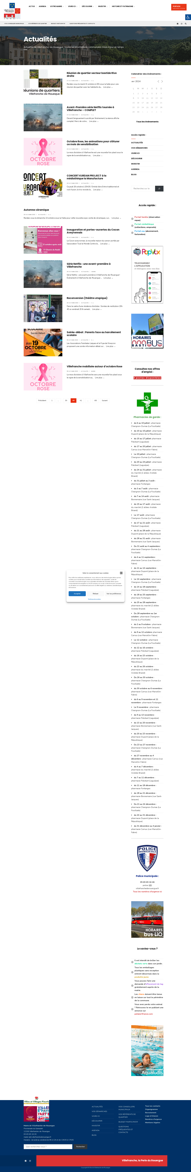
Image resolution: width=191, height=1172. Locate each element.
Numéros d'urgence (153, 1119)
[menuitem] (57, 6)
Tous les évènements (147, 121)
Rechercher (80, 1146)
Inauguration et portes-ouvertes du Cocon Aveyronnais (93, 231)
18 (147, 103)
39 (66, 400)
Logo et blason (151, 1116)
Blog (134, 174)
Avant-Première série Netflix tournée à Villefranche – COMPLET (90, 109)
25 (147, 107)
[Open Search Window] (186, 24)
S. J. (93, 81)
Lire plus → (108, 87)
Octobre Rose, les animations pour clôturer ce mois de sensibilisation (93, 143)
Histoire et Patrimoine (122, 6)
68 (96, 400)
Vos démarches (139, 148)
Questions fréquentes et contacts (82, 23)
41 (81, 400)
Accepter (77, 594)
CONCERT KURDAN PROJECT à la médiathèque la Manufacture (86, 177)
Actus (32, 6)
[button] (188, 17)
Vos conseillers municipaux (14, 23)
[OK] (159, 188)
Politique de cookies (94, 599)
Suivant (105, 400)
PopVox (179, 7)
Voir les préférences (114, 594)
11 (147, 98)
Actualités (85, 81)
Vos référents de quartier (37, 23)
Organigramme (151, 1109)
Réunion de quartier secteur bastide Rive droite (92, 74)
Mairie (94, 271)
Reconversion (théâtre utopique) (87, 298)
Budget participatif (58, 23)
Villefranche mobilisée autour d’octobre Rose (94, 366)
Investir (102, 6)
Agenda (42, 6)
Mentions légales (152, 1122)
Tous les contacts (152, 1106)
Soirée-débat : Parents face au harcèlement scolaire (94, 334)
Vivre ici (72, 6)
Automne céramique (36, 210)
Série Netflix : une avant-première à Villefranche (89, 265)
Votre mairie (56, 6)
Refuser (95, 594)
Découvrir (87, 6)
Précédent (42, 400)
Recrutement (150, 1112)
